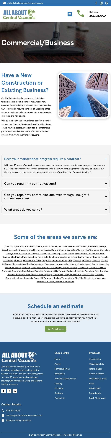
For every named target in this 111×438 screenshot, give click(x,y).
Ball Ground (81, 246)
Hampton (56, 260)
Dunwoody (27, 257)
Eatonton (48, 257)
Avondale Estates (66, 246)
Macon (18, 267)
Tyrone (64, 278)
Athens (39, 246)
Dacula (64, 253)
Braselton (23, 249)
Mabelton (9, 267)
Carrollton (71, 249)
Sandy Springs (45, 274)
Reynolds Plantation (84, 271)
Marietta (46, 267)
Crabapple (45, 253)
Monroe (73, 267)
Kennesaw (49, 264)
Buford (54, 249)
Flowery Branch (92, 257)
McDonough (56, 267)
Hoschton (86, 260)
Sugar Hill (38, 278)
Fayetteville (78, 257)
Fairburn (68, 257)
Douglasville (8, 257)
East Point (38, 257)
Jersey (16, 264)
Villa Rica (83, 278)
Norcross (6, 271)
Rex (96, 271)
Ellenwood (58, 257)
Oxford (29, 271)
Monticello (83, 267)
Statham (99, 274)
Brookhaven (34, 249)
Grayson (18, 260)
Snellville (77, 274)
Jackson (96, 260)
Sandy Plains (32, 274)
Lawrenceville (62, 264)
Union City (73, 278)
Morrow (93, 267)
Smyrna (68, 274)
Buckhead (45, 249)
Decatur (91, 253)
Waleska (101, 278)
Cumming (55, 253)
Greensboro (29, 260)
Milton (66, 267)
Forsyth (104, 257)
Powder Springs (66, 271)
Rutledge (20, 274)
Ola (23, 271)
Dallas (71, 253)
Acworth (9, 246)
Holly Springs (75, 260)
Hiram (65, 260)
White (51, 281)
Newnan (102, 267)
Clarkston (104, 249)
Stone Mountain (25, 278)
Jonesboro (38, 264)
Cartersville (82, 249)
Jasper (104, 260)
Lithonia (80, 264)
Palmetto (38, 271)
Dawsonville (81, 253)
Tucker (57, 278)
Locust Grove (91, 264)
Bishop (102, 246)
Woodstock (68, 281)
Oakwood (16, 271)
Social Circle (88, 274)
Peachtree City (51, 271)
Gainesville (8, 260)
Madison (26, 267)
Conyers (35, 253)
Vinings (92, 278)
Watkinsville (42, 281)
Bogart (4, 249)
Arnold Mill (30, 246)
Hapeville (47, 260)
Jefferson (7, 264)
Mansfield (36, 267)
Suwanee (48, 278)
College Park (12, 253)
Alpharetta (18, 246)
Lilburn (73, 264)
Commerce (24, 253)
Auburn (46, 246)
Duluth (18, 257)
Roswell (11, 274)
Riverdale (103, 271)
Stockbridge (11, 278)
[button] (70, 14)
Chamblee (94, 249)
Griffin (38, 260)
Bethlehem (93, 246)
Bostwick (13, 249)
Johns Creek (26, 264)
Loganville (103, 264)
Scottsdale (58, 274)
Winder (58, 281)
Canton (62, 249)
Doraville (100, 253)
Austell (54, 246)
